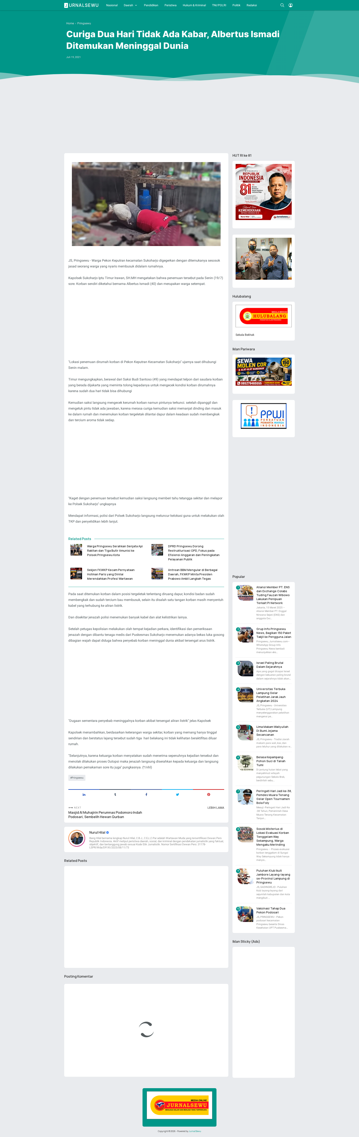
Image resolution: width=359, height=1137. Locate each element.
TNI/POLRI (219, 5)
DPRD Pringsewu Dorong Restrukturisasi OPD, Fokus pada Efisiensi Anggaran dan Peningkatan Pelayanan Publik (194, 552)
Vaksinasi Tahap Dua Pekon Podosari (270, 910)
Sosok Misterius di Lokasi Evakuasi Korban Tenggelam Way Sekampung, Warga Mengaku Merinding (272, 837)
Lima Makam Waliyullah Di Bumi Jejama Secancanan (272, 731)
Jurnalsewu (82, 5)
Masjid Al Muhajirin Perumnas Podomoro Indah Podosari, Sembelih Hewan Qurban (105, 814)
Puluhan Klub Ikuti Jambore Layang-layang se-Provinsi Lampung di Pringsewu (273, 876)
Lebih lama (216, 807)
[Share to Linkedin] (84, 794)
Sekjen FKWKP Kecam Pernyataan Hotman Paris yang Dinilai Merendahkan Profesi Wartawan (111, 574)
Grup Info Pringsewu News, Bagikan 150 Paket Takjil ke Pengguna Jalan (273, 633)
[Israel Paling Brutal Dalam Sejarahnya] (245, 668)
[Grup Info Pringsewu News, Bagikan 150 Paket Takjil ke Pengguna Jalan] (245, 634)
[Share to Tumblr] (115, 794)
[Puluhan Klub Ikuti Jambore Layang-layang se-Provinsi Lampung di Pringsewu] (245, 876)
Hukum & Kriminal (194, 5)
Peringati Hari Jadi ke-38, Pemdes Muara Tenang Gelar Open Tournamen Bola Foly (274, 797)
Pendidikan (151, 5)
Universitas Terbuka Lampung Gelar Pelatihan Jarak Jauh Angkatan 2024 (271, 695)
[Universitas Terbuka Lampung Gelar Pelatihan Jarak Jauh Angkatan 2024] (245, 695)
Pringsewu (78, 777)
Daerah (128, 5)
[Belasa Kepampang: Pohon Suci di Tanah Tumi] (245, 763)
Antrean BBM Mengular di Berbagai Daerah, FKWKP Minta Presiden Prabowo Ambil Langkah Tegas (193, 574)
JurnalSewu (195, 1131)
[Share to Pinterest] (208, 794)
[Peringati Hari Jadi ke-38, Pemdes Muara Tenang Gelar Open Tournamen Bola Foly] (245, 797)
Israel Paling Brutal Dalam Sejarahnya (269, 665)
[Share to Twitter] (177, 794)
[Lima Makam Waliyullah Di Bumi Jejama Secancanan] (245, 732)
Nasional (112, 5)
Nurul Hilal (97, 832)
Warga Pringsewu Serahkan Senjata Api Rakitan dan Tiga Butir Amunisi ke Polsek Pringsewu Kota (115, 550)
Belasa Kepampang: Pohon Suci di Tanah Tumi (270, 761)
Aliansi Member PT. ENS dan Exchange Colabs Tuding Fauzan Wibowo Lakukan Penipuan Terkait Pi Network (273, 595)
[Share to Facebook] (146, 794)
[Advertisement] (179, 118)
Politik (236, 5)
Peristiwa (171, 5)
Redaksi (252, 5)
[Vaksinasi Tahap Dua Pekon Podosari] (245, 914)
